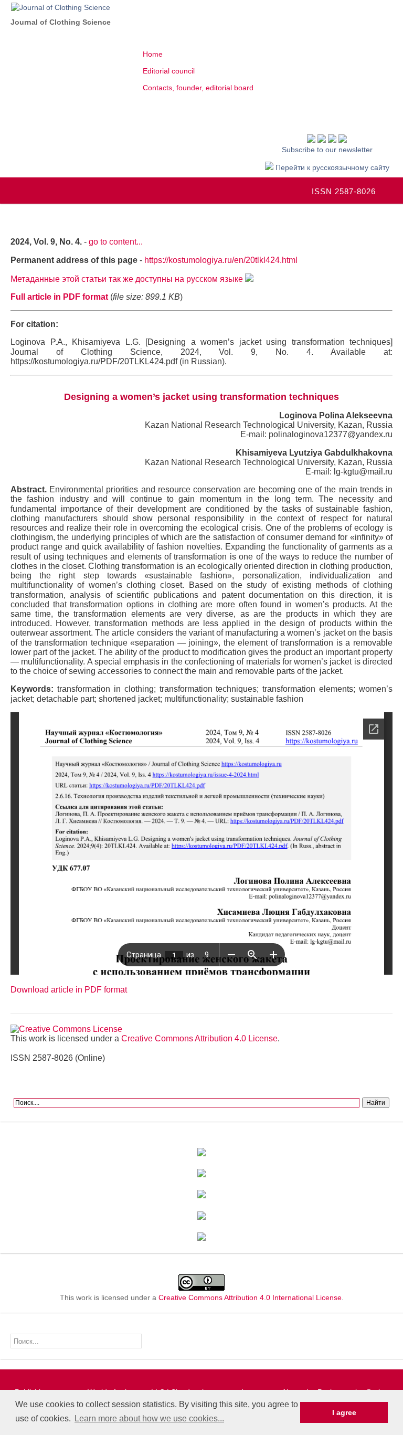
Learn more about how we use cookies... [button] (149, 1418)
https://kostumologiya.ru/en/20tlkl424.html (221, 260)
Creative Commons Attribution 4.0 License (199, 1038)
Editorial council (169, 71)
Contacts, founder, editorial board (198, 87)
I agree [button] (344, 1412)
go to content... (116, 241)
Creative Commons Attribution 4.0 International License (250, 1297)
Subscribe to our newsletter (327, 149)
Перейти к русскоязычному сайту (331, 167)
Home (153, 54)
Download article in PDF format (68, 989)
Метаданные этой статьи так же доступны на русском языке (127, 279)
